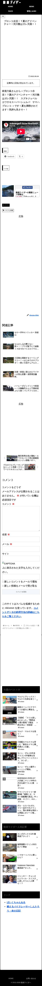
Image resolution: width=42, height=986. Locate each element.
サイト (5, 553)
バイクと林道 (9, 210)
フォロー (28, 187)
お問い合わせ (31, 978)
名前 (6, 534)
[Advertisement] (21, 48)
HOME (11, 978)
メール (7, 544)
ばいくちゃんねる (16, 902)
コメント (8, 504)
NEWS (7, 205)
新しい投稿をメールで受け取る (20, 585)
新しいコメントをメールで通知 (20, 581)
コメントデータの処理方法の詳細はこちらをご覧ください (20, 612)
